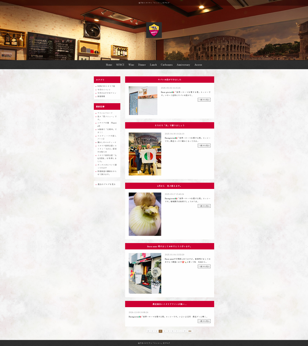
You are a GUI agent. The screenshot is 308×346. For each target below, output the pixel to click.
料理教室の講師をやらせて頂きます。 (107, 172)
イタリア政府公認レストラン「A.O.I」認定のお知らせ (107, 148)
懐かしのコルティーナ (106, 142)
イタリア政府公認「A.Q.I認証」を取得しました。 (107, 158)
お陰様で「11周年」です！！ (107, 130)
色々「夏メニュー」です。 (107, 118)
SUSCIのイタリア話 (106, 86)
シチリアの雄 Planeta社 (107, 124)
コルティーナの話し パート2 (108, 137)
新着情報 (101, 96)
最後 (190, 331)
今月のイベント (104, 89)
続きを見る (205, 99)
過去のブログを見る (107, 184)
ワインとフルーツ (105, 113)
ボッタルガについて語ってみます (107, 166)
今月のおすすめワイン (106, 93)
